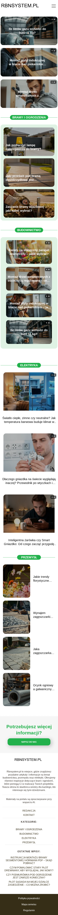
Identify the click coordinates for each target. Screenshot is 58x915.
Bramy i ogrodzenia (29, 117)
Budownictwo (29, 230)
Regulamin (29, 910)
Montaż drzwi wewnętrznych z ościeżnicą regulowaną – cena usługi (27, 94)
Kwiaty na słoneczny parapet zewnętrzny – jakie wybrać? (29, 252)
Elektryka (29, 365)
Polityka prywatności (29, 898)
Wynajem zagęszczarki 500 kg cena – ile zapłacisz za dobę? (43, 615)
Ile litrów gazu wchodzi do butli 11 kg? (27, 30)
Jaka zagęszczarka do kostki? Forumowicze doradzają (42, 651)
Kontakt (29, 815)
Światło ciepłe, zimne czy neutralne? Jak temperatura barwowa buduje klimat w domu (29, 420)
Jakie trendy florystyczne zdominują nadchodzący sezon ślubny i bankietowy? (42, 579)
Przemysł (29, 557)
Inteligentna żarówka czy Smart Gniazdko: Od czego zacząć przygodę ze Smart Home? (29, 542)
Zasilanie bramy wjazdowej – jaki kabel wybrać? (26, 208)
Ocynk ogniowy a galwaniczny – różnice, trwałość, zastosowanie (43, 687)
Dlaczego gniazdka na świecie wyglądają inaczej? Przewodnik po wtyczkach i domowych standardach (29, 481)
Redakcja (29, 810)
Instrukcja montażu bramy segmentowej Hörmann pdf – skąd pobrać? (29, 860)
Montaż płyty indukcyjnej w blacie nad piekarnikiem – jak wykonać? (27, 62)
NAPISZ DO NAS (29, 742)
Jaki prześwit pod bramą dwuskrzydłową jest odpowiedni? (23, 178)
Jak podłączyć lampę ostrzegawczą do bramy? (23, 147)
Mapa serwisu (29, 904)
